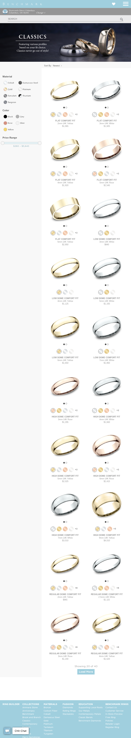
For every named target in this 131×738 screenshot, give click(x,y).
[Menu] (125, 3)
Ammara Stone (30, 707)
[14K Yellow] (53, 114)
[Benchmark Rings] (22, 4)
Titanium (48, 730)
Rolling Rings (69, 711)
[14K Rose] (65, 114)
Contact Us (111, 707)
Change (40, 13)
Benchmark (28, 714)
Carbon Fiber (50, 711)
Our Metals (84, 711)
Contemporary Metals (90, 714)
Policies (109, 721)
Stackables (68, 714)
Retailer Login (112, 724)
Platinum (48, 724)
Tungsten (48, 734)
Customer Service (114, 711)
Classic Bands (85, 717)
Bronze (47, 707)
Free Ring (110, 717)
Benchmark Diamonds (90, 721)
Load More (86, 672)
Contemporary (29, 724)
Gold (46, 721)
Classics (26, 721)
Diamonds (68, 707)
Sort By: (48, 65)
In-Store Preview (114, 714)
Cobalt (47, 714)
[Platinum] (71, 114)
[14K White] (59, 114)
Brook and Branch (31, 717)
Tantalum (48, 727)
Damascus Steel (52, 717)
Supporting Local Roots (91, 707)
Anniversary (28, 711)
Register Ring (112, 727)
